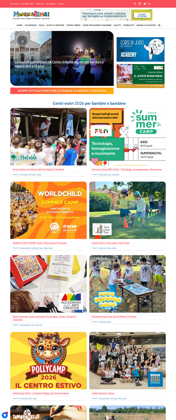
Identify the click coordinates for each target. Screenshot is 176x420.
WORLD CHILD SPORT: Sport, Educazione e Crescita (40, 242)
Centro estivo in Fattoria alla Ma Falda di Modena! (38, 169)
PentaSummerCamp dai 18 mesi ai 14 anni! (114, 316)
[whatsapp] (149, 4)
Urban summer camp (103, 393)
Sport (51, 248)
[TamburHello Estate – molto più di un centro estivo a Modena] (48, 407)
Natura (39, 174)
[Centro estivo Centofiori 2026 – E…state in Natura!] (127, 407)
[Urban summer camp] (127, 333)
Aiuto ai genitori (25, 248)
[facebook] (135, 4)
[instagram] (140, 4)
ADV (29, 174)
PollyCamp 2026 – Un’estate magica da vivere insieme (41, 393)
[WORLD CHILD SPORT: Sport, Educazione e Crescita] (48, 183)
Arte (32, 325)
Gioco (34, 174)
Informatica (115, 174)
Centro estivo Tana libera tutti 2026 (110, 242)
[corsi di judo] (141, 38)
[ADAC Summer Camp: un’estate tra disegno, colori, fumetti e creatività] (48, 256)
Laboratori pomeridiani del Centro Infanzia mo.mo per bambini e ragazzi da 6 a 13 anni (59, 64)
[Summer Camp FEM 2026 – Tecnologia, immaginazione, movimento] (127, 109)
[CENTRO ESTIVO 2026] (141, 65)
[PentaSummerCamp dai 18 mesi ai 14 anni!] (127, 256)
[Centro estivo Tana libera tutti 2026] (127, 183)
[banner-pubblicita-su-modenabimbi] (116, 10)
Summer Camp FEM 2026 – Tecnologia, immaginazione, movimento (127, 169)
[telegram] (144, 4)
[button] (159, 25)
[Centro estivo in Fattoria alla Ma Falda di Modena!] (48, 109)
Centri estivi (24, 174)
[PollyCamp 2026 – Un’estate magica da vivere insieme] (48, 333)
